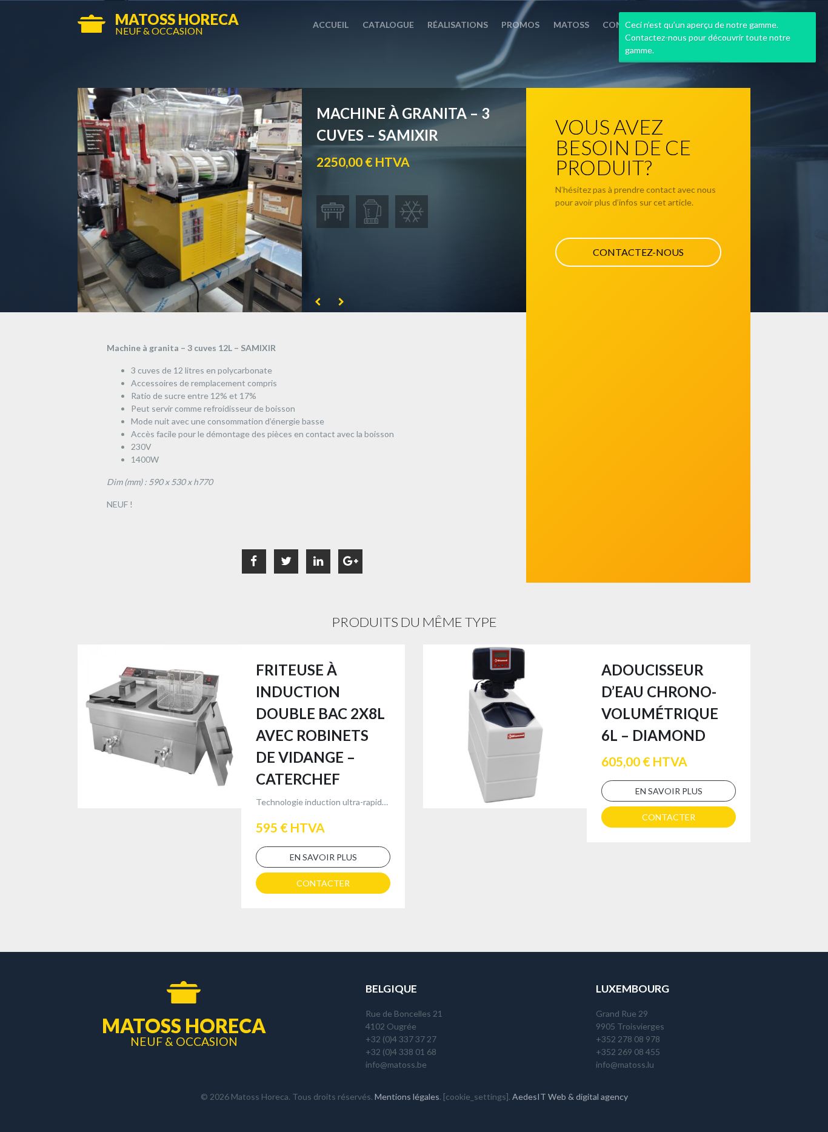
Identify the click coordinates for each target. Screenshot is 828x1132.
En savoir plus (323, 857)
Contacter (323, 883)
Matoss (571, 24)
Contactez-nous (638, 252)
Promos (520, 24)
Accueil (331, 24)
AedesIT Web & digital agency (570, 1096)
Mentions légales (407, 1096)
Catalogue (388, 24)
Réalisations (457, 24)
